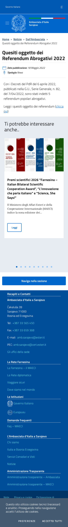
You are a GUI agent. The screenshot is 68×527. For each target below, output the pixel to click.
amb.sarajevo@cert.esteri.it (29, 344)
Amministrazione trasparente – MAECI (30, 484)
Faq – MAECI (15, 426)
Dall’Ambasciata (35, 39)
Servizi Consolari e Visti (21, 456)
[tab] (16, 267)
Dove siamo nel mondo (21, 389)
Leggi (17, 227)
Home (5, 39)
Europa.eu (19, 412)
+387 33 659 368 (23, 330)
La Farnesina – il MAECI (21, 368)
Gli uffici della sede (18, 352)
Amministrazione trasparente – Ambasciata (33, 477)
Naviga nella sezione (34, 281)
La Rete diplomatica (19, 375)
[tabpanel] (34, 201)
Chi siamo (13, 442)
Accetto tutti (52, 521)
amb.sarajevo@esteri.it (31, 337)
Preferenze (27, 521)
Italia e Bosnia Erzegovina (22, 449)
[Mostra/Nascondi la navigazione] (7, 23)
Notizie (17, 39)
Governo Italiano (12, 6)
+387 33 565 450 (23, 323)
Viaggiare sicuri (16, 382)
